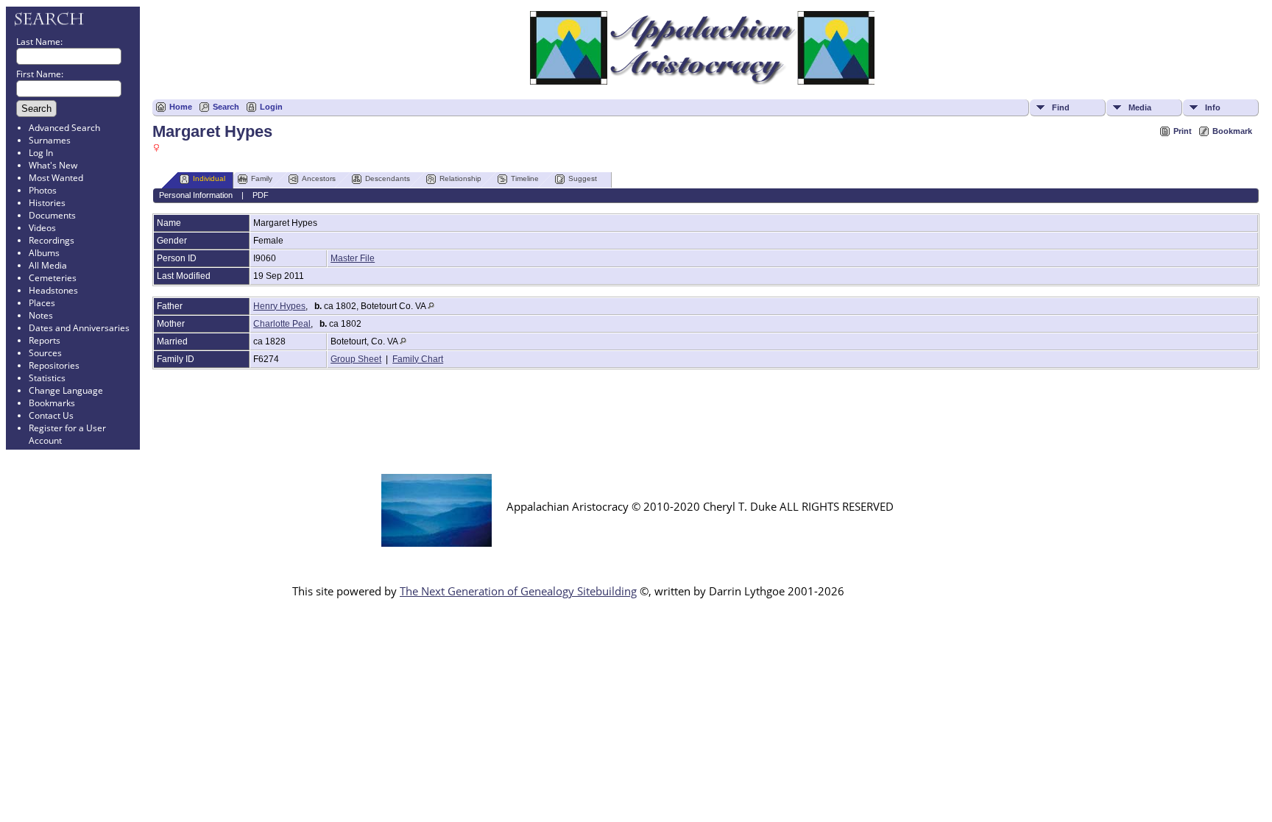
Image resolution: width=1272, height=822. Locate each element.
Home (180, 106)
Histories (47, 202)
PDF (260, 195)
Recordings (51, 240)
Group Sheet (356, 359)
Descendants (387, 178)
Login (271, 106)
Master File (353, 258)
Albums (44, 253)
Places (42, 303)
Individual (209, 178)
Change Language (66, 390)
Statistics (47, 378)
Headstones (53, 290)
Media (1139, 107)
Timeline (525, 178)
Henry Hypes (279, 306)
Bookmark (1232, 131)
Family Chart (417, 359)
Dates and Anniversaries (79, 328)
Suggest (582, 178)
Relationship (460, 178)
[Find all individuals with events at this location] (431, 306)
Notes (41, 315)
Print (1182, 131)
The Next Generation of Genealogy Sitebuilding (518, 591)
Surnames (50, 140)
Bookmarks (52, 403)
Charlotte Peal (282, 324)
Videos (42, 228)
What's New (53, 165)
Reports (44, 340)
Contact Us (51, 415)
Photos (43, 190)
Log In (41, 152)
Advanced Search (64, 127)
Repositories (54, 365)
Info (1212, 107)
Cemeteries (53, 278)
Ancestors (319, 178)
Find (1061, 107)
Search (226, 106)
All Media (48, 265)
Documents (52, 215)
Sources (45, 353)
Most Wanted (56, 177)
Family (261, 178)
